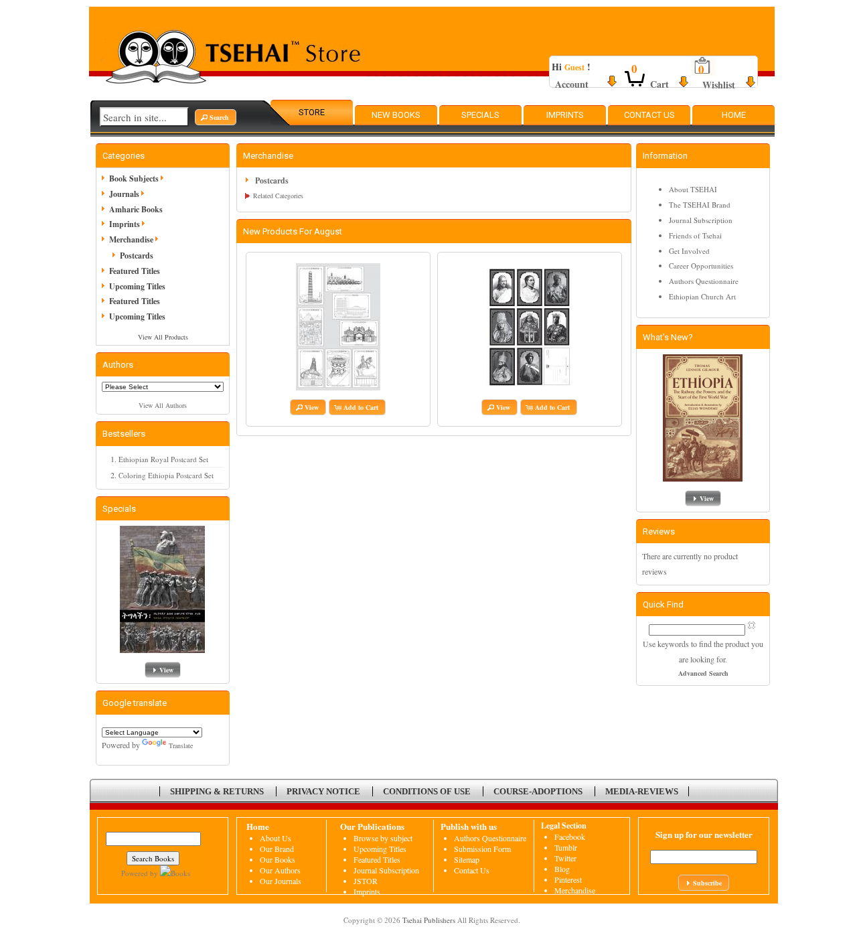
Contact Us (649, 115)
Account (572, 84)
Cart (659, 84)
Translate (181, 745)
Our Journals (280, 880)
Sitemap (466, 859)
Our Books (277, 859)
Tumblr (565, 847)
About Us (275, 838)
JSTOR (366, 880)
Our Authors (280, 870)
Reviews (659, 531)
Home (734, 115)
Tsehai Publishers (428, 920)
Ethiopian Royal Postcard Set (163, 459)
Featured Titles (134, 271)
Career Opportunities (701, 266)
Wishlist (718, 85)
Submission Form (482, 848)
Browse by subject (383, 838)
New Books (396, 115)
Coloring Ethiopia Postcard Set (166, 475)
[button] (215, 117)
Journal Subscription (700, 220)
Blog (562, 868)
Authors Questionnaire (703, 281)
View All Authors (163, 405)
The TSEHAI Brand (699, 205)
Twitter (565, 858)
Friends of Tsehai (695, 235)
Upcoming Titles (137, 286)
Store (312, 112)
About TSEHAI (693, 189)
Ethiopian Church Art (702, 296)
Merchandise (574, 890)
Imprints (565, 115)
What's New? (668, 337)
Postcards (136, 255)
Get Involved (689, 251)
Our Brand (277, 848)
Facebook (569, 836)
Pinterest (568, 879)
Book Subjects (134, 178)
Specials (480, 115)
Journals (124, 194)
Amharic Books (136, 209)
